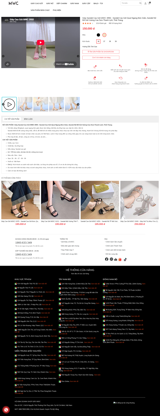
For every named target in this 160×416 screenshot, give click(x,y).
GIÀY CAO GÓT (37, 3)
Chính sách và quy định (69, 254)
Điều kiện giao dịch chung (70, 246)
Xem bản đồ (42, 284)
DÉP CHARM (62, 3)
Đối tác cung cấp (111, 254)
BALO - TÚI (98, 3)
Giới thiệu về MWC (67, 242)
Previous (3, 56)
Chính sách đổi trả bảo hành (115, 250)
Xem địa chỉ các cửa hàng (80, 274)
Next (78, 56)
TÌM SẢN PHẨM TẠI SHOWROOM (101, 52)
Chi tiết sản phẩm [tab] (11, 119)
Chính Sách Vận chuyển (113, 242)
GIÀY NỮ (49, 3)
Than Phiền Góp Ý (67, 250)
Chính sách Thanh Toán (113, 246)
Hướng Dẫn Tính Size (89, 47)
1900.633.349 (23, 242)
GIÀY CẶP (86, 3)
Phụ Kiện (57, 10)
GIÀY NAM (74, 3)
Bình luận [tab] (28, 119)
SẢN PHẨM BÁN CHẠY (40, 10)
